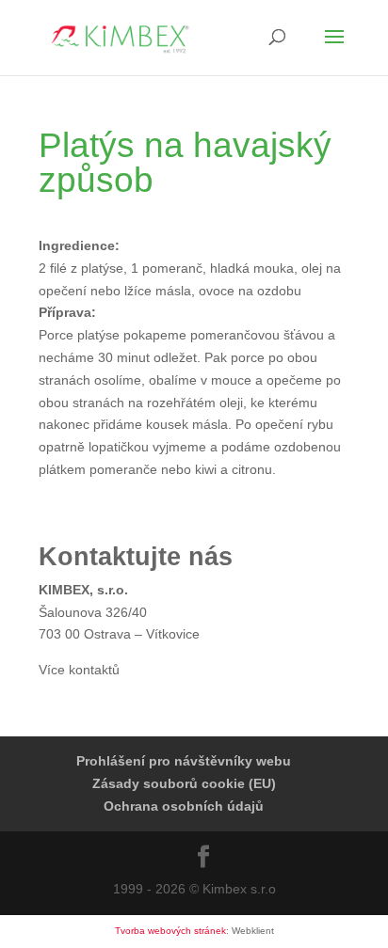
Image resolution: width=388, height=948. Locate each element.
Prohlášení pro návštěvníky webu (183, 760)
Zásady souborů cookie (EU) (184, 783)
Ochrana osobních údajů (184, 806)
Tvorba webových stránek (170, 930)
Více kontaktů (79, 669)
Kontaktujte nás (136, 557)
